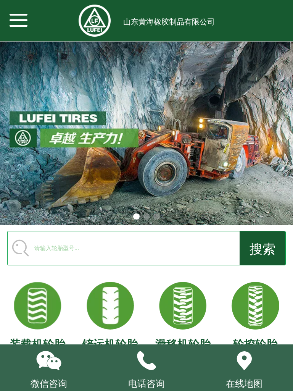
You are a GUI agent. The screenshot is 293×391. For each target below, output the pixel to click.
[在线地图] (244, 361)
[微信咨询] (49, 361)
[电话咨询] (146, 361)
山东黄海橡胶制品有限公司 (169, 22)
